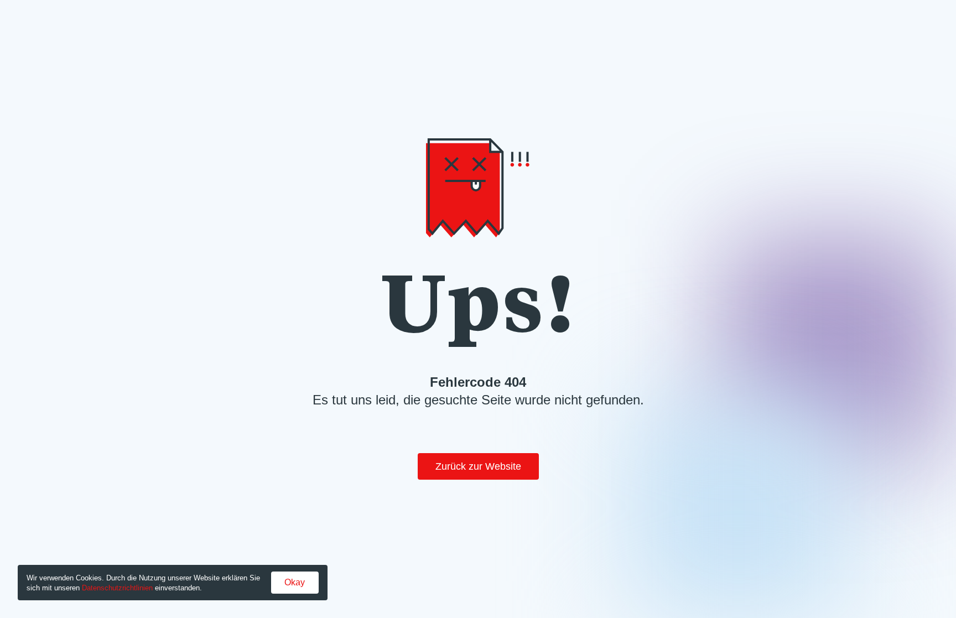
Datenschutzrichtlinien (117, 588)
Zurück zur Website (478, 466)
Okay (294, 582)
